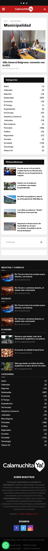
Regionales (8, 135)
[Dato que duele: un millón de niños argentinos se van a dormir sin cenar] (7, 366)
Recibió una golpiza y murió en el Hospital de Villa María (30, 197)
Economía (8, 101)
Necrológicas (9, 124)
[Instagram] (30, 528)
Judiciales (8, 120)
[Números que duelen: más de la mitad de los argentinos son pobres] (7, 339)
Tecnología (8, 147)
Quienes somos (15, 545)
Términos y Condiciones (31, 548)
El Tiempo (8, 105)
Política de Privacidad (13, 548)
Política (7, 132)
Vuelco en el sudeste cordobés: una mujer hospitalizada (26, 185)
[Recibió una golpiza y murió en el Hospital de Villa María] (10, 199)
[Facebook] (16, 528)
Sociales (7, 139)
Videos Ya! (8, 150)
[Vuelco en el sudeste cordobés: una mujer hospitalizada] (10, 186)
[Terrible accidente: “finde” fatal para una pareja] (10, 213)
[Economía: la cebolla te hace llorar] (7, 353)
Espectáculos (9, 109)
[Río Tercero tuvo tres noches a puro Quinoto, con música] (7, 277)
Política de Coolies (29, 545)
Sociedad (8, 143)
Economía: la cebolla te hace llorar (29, 350)
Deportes (8, 94)
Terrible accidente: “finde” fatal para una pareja (29, 211)
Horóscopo (9, 113)
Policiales (8, 128)
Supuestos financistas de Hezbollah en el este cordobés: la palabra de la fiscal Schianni (29, 227)
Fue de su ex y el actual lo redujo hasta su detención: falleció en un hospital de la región (29, 172)
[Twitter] (23, 528)
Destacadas (9, 98)
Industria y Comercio (13, 117)
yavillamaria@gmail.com (28, 514)
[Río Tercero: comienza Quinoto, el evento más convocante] (7, 291)
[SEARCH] (41, 242)
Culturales (8, 90)
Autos (6, 86)
